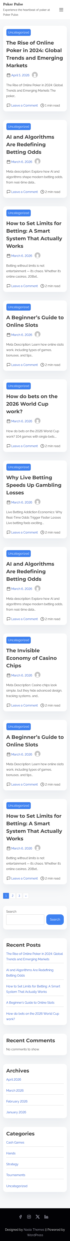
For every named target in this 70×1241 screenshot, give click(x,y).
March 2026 (15, 1090)
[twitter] (38, 1218)
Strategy (12, 1164)
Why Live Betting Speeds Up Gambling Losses (33, 485)
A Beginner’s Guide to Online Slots (30, 1002)
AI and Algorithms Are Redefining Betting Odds (30, 144)
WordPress (35, 1235)
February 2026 (17, 1101)
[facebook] (20, 1218)
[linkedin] (46, 1218)
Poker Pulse (13, 4)
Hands (11, 1153)
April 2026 (13, 1079)
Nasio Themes (34, 1230)
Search (11, 911)
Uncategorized (18, 32)
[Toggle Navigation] (61, 9)
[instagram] (29, 1218)
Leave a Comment (24, 105)
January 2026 (16, 1112)
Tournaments (15, 1175)
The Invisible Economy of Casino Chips (31, 658)
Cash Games (15, 1142)
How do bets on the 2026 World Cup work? (32, 404)
